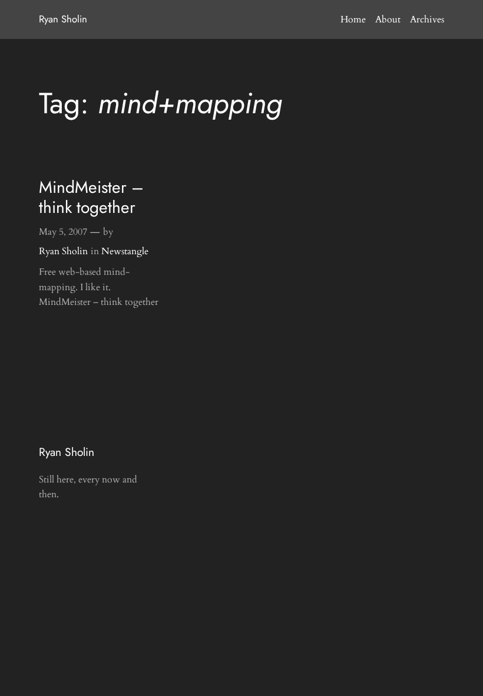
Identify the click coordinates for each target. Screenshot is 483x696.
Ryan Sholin (63, 19)
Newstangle (124, 251)
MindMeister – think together (91, 198)
